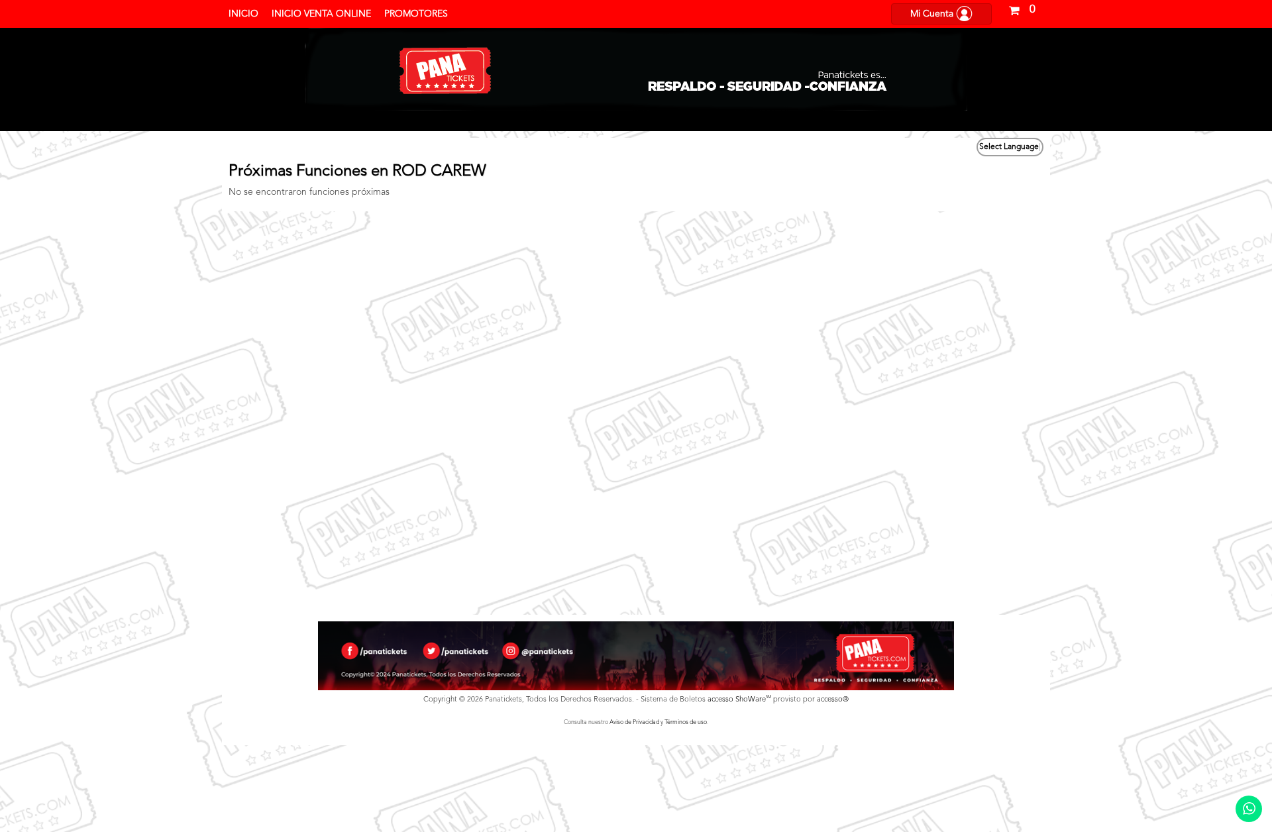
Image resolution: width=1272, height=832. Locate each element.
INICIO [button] (243, 14)
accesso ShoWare (739, 699)
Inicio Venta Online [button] (321, 14)
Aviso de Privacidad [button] (634, 722)
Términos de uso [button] (685, 722)
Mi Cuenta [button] (933, 14)
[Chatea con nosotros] (1249, 809)
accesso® (833, 699)
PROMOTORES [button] (416, 14)
